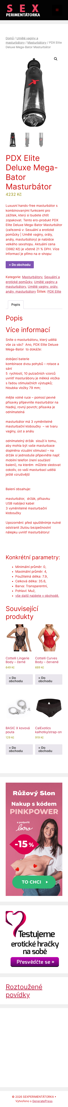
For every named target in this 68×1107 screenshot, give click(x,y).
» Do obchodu (20, 265)
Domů (10, 38)
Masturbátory (36, 42)
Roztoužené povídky (24, 991)
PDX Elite (54, 291)
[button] (55, 59)
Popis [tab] (15, 304)
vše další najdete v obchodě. (37, 596)
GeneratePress (42, 1101)
